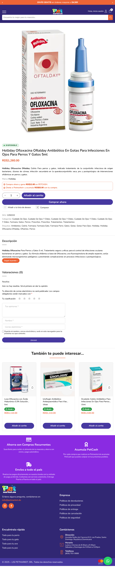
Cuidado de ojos (19, 219)
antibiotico (16, 225)
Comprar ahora (57, 202)
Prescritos (36, 222)
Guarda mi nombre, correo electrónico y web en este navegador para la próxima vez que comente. (33, 332)
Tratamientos (56, 222)
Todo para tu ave (10, 543)
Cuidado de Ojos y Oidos (39, 219)
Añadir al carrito (33, 195)
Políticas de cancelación (71, 513)
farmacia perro (56, 225)
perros (32, 229)
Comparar (44, 207)
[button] (110, 11)
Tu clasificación (9, 298)
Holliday (12, 179)
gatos (67, 225)
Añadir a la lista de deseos (19, 207)
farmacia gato (43, 225)
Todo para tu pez (10, 547)
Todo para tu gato (10, 539)
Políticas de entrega (69, 509)
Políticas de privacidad (70, 505)
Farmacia (14, 222)
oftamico (24, 229)
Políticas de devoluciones (71, 500)
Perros (28, 222)
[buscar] (110, 17)
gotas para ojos (84, 225)
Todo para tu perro (10, 535)
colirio (24, 225)
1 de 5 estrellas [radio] (19, 299)
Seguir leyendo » (10, 260)
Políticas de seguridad (70, 517)
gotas (73, 225)
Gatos (21, 222)
